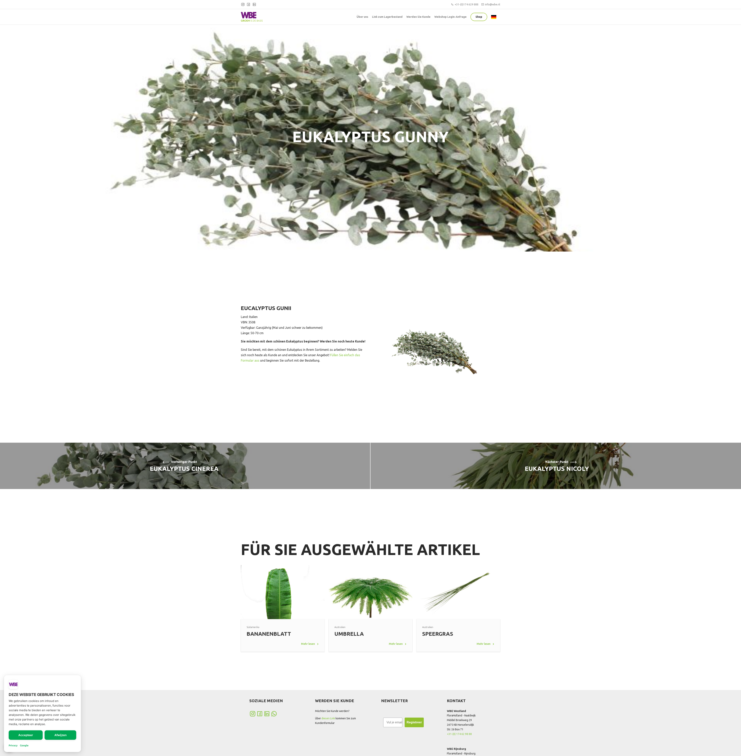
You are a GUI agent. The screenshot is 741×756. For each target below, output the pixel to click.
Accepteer (25, 735)
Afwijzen (60, 735)
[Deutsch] (494, 16)
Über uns (362, 16)
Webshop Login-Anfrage (450, 16)
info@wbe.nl (492, 4)
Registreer (414, 722)
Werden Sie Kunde (418, 16)
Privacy (13, 745)
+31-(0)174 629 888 (466, 4)
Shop (478, 16)
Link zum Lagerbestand (387, 16)
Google (24, 745)
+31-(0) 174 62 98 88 (459, 734)
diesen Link (328, 718)
